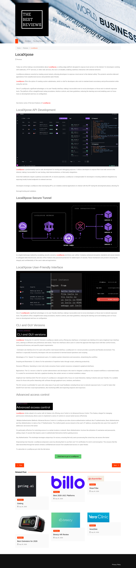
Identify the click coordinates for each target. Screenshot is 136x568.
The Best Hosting (39, 41)
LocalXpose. (47, 103)
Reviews (28, 41)
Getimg (20, 503)
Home (21, 41)
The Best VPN (51, 41)
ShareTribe (93, 488)
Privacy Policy (116, 564)
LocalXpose (52, 67)
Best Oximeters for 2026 (27, 541)
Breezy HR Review (61, 535)
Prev (20, 465)
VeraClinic (93, 529)
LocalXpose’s (25, 313)
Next (115, 465)
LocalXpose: (20, 340)
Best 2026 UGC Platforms (64, 495)
